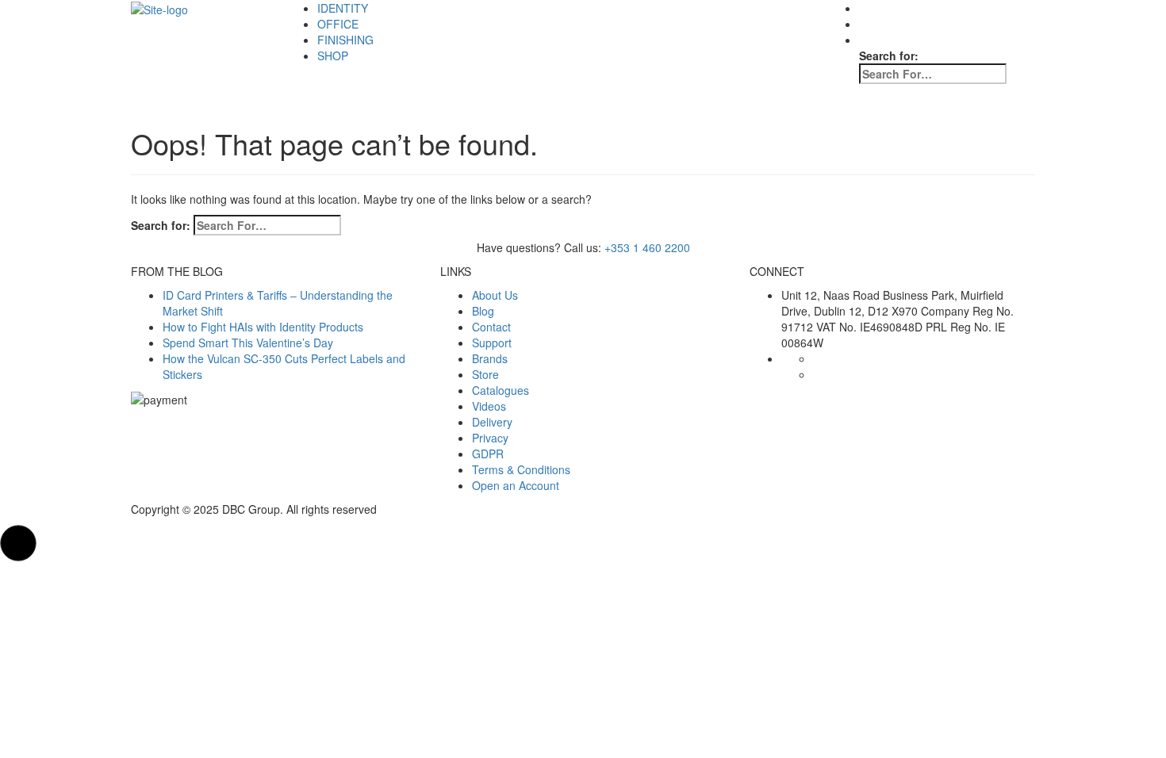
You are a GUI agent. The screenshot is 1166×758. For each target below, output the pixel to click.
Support (492, 342)
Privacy (490, 438)
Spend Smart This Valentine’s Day (248, 342)
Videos (489, 406)
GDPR (488, 453)
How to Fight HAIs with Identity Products (263, 327)
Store (485, 374)
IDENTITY (342, 8)
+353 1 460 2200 (647, 247)
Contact (491, 327)
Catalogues (500, 390)
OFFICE (338, 24)
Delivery (492, 422)
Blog (483, 311)
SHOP (332, 55)
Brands (490, 358)
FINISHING (345, 40)
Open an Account (515, 485)
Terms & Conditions (521, 469)
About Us (495, 295)
